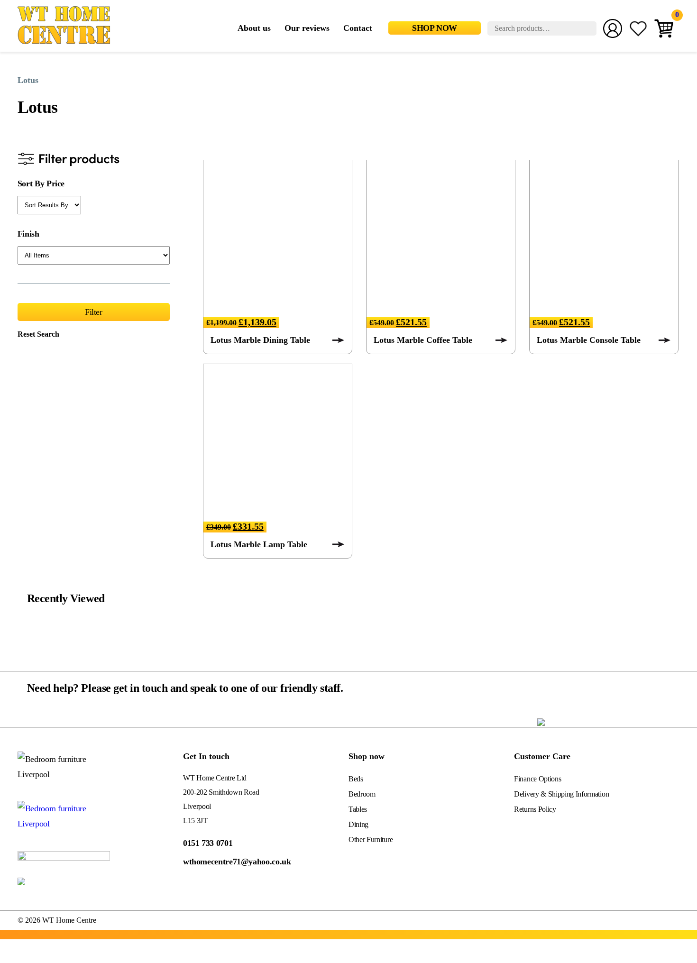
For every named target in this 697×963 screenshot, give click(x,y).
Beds (355, 779)
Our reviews (307, 28)
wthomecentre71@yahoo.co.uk (237, 861)
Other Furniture (370, 839)
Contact (357, 28)
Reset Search (38, 334)
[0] (663, 29)
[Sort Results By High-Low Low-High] (49, 205)
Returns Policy (535, 809)
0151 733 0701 (207, 843)
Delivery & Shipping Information (561, 794)
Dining (358, 824)
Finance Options (537, 779)
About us (254, 28)
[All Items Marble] (94, 255)
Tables (357, 809)
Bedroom (362, 794)
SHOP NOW (434, 28)
